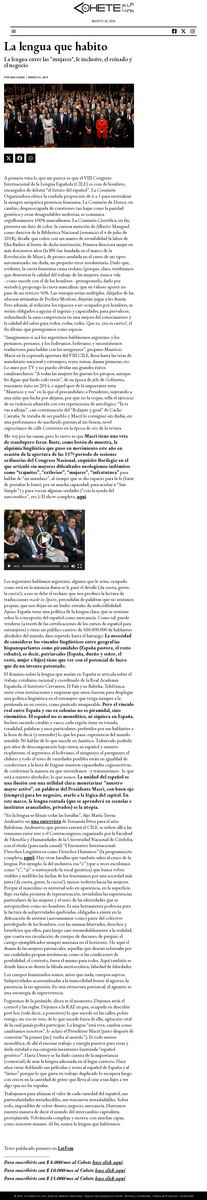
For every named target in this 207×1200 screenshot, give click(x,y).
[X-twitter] (184, 31)
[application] (44, 540)
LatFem (65, 1148)
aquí (81, 496)
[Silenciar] (73, 566)
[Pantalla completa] (80, 566)
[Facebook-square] (174, 31)
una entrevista (46, 821)
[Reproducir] (9, 566)
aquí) (29, 857)
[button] (13, 31)
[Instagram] (193, 31)
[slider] (41, 566)
